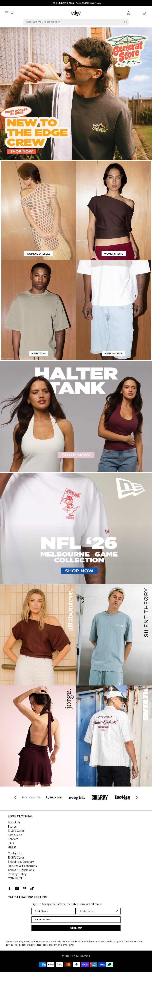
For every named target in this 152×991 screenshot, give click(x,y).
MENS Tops (38, 353)
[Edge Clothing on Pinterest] (24, 889)
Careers (13, 839)
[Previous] (16, 797)
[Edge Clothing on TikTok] (32, 889)
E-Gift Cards (16, 831)
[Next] (136, 797)
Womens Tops (113, 254)
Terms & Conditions (21, 870)
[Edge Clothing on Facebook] (9, 889)
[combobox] (97, 911)
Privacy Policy (17, 874)
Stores (12, 826)
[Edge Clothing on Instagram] (17, 889)
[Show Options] (117, 911)
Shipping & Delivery (21, 862)
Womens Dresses (38, 254)
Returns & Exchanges (22, 866)
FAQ (11, 843)
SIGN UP (76, 927)
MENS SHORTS (113, 353)
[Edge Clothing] (76, 13)
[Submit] (125, 22)
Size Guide (15, 835)
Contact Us (15, 853)
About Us (14, 822)
